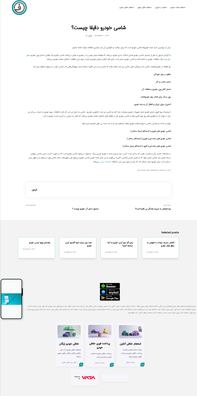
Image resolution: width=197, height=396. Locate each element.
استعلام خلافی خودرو (127, 7)
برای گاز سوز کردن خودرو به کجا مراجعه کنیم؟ (120, 244)
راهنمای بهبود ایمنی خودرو (39, 243)
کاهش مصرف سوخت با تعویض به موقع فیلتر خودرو (160, 244)
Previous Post (62, 207)
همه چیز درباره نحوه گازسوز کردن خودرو (78, 244)
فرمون (90, 35)
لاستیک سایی (105, 162)
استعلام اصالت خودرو (177, 7)
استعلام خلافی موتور (144, 7)
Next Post (153, 207)
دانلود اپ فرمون (161, 7)
